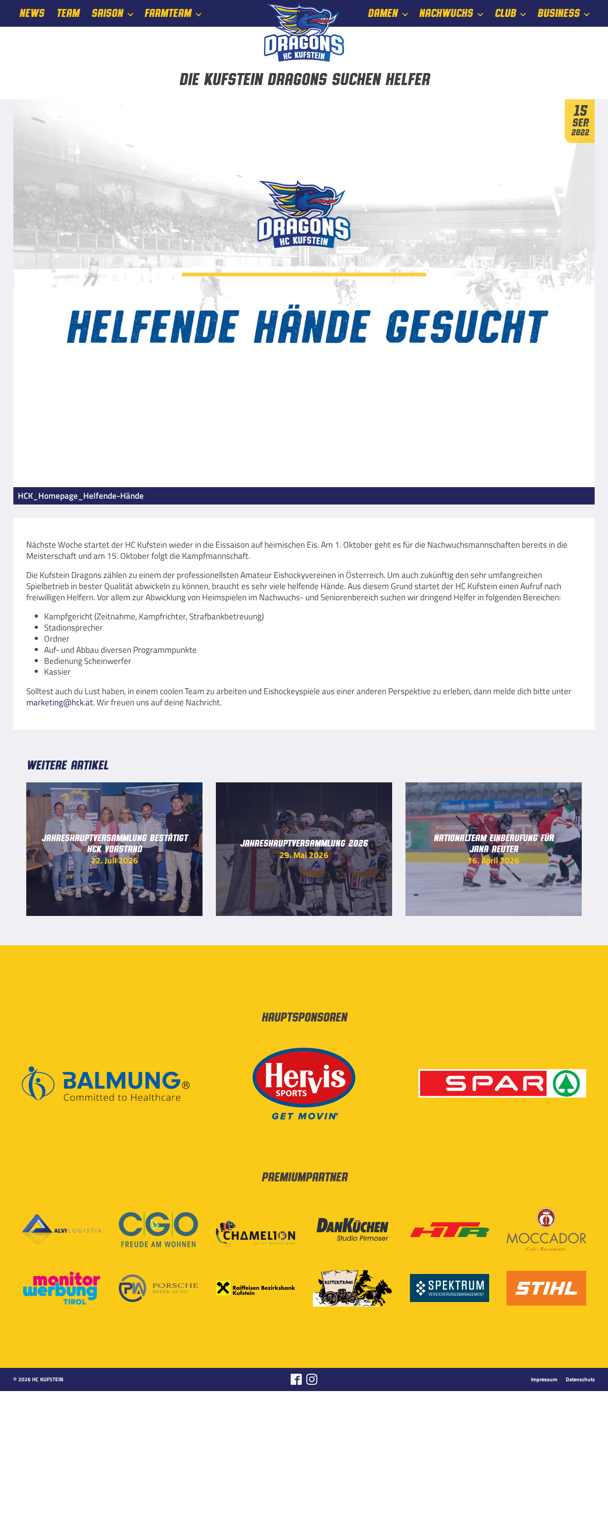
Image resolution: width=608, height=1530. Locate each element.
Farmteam (167, 13)
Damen (382, 13)
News (31, 13)
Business (558, 13)
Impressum (544, 1379)
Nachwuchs (446, 13)
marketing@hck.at (59, 702)
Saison (107, 13)
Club (505, 13)
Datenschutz (580, 1379)
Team (67, 13)
